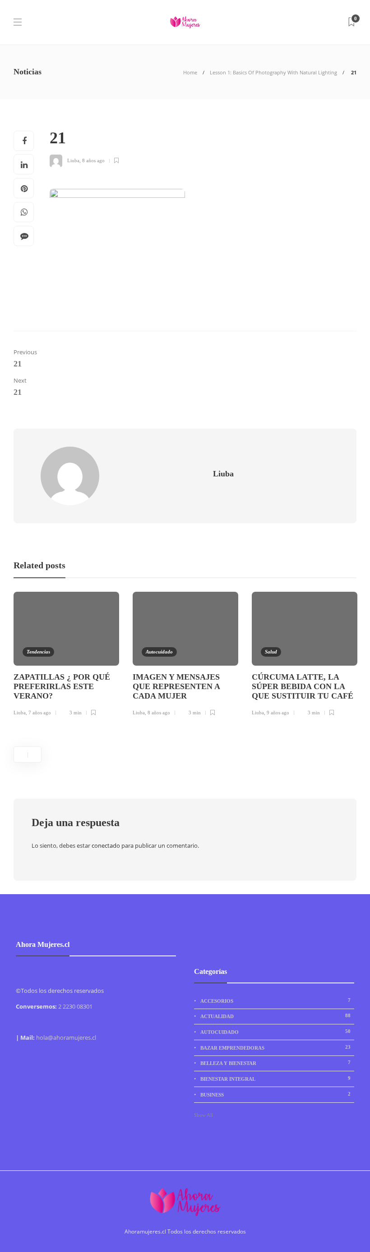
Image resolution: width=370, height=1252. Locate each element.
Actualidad (275, 1016)
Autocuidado (159, 651)
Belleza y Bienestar (275, 1063)
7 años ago (39, 712)
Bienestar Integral (275, 1078)
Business (275, 1094)
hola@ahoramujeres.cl (66, 1037)
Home (190, 72)
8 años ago (93, 160)
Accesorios (275, 1000)
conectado (106, 845)
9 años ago (278, 712)
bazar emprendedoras (275, 1047)
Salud (271, 651)
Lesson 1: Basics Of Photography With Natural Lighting (273, 72)
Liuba (73, 160)
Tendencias (38, 651)
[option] (66, 655)
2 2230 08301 (75, 1006)
